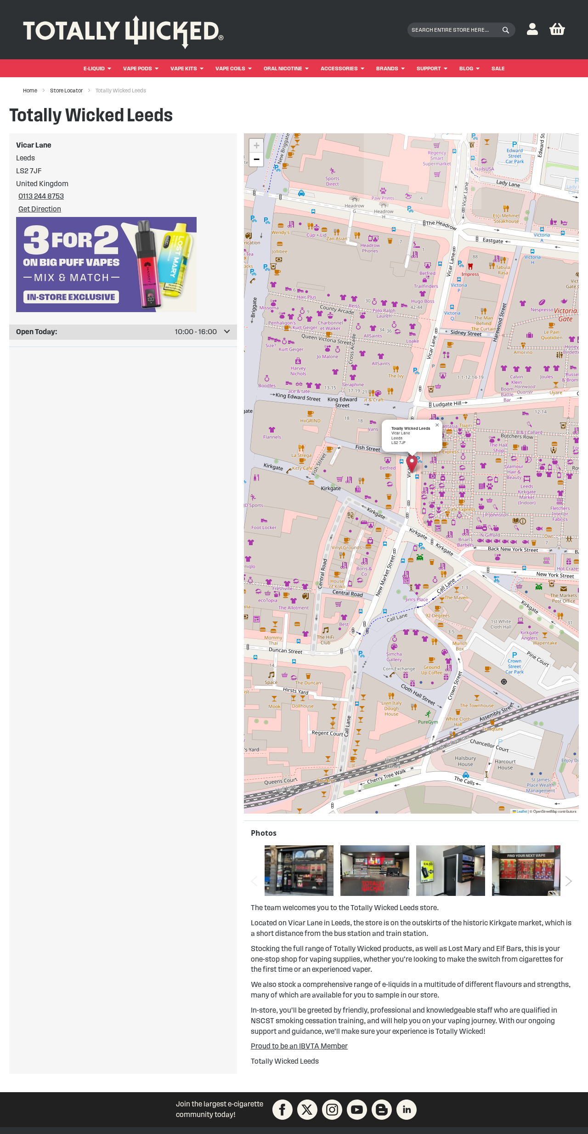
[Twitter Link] (307, 1110)
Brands (387, 68)
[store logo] (123, 30)
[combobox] (461, 30)
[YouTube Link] (357, 1110)
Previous (254, 881)
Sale (498, 68)
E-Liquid (94, 68)
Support (429, 68)
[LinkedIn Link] (406, 1110)
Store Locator (67, 90)
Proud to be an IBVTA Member (299, 1046)
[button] (532, 30)
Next (568, 881)
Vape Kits (183, 68)
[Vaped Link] (382, 1110)
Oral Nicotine (283, 68)
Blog (466, 68)
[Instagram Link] (332, 1110)
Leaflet (521, 811)
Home (30, 90)
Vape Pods (137, 68)
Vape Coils (230, 68)
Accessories (339, 68)
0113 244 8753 (41, 196)
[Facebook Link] (282, 1110)
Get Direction (39, 209)
